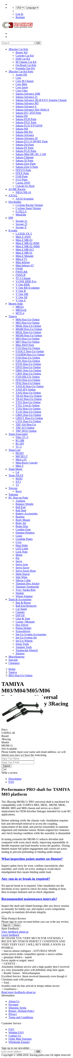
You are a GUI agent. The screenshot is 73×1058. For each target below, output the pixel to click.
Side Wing (21, 577)
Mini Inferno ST (25, 265)
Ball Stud (21, 510)
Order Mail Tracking (20, 1038)
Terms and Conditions (21, 1017)
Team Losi (14, 449)
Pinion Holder (23, 628)
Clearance (14, 663)
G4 (17, 472)
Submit (6, 766)
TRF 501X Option (26, 430)
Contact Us (15, 1035)
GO (38, 43)
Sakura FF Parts (24, 147)
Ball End (21, 507)
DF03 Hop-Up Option (28, 367)
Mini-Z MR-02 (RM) (27, 243)
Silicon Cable (23, 580)
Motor (19, 554)
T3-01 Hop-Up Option (28, 411)
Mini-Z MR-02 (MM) (28, 246)
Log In (19, 14)
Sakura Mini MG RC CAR (31, 154)
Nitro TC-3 (22, 437)
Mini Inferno (23, 262)
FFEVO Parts (23, 170)
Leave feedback (10, 934)
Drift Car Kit (23, 58)
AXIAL (13, 195)
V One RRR (23, 284)
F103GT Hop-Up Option (30, 351)
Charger (20, 612)
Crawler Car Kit (25, 55)
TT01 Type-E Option (28, 405)
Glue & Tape (23, 618)
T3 (17, 484)
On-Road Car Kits (26, 65)
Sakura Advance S (26, 106)
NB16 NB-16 (23, 192)
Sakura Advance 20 (27, 138)
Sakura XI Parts (24, 160)
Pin (17, 558)
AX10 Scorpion (24, 198)
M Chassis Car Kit (26, 61)
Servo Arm (22, 564)
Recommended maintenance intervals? (29, 899)
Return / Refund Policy (21, 1010)
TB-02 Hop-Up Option (29, 399)
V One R (21, 290)
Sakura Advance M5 (27, 103)
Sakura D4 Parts (25, 144)
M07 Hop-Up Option (28, 341)
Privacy (13, 1014)
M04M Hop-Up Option (29, 329)
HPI (11, 217)
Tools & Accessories (20, 599)
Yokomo (13, 494)
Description (15, 778)
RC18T (20, 443)
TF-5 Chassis (23, 278)
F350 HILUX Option (28, 376)
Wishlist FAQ (16, 1032)
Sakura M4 (22, 128)
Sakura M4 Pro (24, 131)
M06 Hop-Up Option (28, 319)
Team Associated (18, 434)
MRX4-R (21, 309)
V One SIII (22, 294)
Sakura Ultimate (25, 157)
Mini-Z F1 (21, 259)
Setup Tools (22, 643)
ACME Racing (17, 189)
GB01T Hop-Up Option (29, 418)
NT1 (18, 481)
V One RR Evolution (28, 287)
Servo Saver (22, 567)
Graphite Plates (24, 538)
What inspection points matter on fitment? (32, 859)
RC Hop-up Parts (18, 497)
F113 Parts (21, 179)
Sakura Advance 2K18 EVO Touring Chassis (41, 100)
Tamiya (13, 316)
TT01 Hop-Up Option (28, 402)
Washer (20, 593)
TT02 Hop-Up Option (28, 408)
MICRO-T (22, 456)
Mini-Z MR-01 (24, 252)
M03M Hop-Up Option (29, 335)
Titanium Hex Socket (27, 583)
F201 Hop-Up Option (28, 360)
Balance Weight (24, 504)
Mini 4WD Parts (25, 344)
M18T (19, 478)
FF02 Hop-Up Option (28, 383)
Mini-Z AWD (23, 236)
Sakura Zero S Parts (27, 166)
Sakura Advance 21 (27, 96)
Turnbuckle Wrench (27, 650)
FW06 (19, 268)
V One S (21, 300)
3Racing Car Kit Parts (21, 71)
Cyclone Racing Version (29, 205)
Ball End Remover (26, 605)
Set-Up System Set (26, 637)
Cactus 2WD (23, 182)
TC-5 (19, 446)
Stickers (20, 653)
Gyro (18, 542)
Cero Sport (22, 87)
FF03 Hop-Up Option (28, 379)
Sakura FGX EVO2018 (29, 125)
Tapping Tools (24, 647)
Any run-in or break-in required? (25, 879)
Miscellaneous (16, 656)
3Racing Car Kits (18, 49)
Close (16, 925)
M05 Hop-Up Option (28, 322)
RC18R (20, 440)
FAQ (11, 781)
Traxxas (13, 488)
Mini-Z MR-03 (24, 240)
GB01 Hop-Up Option (28, 414)
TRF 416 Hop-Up (26, 424)
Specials (13, 659)
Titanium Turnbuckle (27, 586)
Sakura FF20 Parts (26, 119)
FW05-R (21, 275)
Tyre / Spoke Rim (25, 589)
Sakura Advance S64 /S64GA (32, 109)
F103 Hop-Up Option (28, 348)
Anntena (20, 500)
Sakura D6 (22, 115)
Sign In (6, 925)
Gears (19, 535)
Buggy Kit (21, 52)
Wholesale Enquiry (19, 1042)
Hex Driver (22, 624)
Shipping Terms (17, 1007)
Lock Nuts (21, 551)
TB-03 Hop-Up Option (29, 395)
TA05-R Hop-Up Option (30, 386)
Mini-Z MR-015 (25, 249)
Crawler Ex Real (25, 185)
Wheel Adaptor (24, 596)
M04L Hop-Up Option (28, 325)
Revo (19, 491)
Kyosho (13, 230)
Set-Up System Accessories (31, 634)
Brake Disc (22, 526)
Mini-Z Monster (24, 255)
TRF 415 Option (25, 427)
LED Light (22, 548)
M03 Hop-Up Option (28, 338)
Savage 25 (21, 224)
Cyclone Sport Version (28, 208)
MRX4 (20, 306)
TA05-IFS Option (26, 389)
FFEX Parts (22, 173)
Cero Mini (21, 84)
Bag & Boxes (23, 602)
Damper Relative (25, 532)
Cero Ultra (21, 90)
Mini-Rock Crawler (27, 462)
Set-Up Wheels (24, 640)
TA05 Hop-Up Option (28, 392)
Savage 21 (21, 220)
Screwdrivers (23, 631)
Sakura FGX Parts (26, 150)
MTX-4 (20, 313)
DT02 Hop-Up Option (28, 364)
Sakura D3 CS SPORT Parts (32, 141)
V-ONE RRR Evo (26, 281)
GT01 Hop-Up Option (28, 421)
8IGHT (20, 453)
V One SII (21, 297)
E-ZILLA (21, 211)
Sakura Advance (25, 135)
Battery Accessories (27, 513)
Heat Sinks (22, 545)
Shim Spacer (23, 573)
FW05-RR (21, 271)
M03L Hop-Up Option (28, 332)
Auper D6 (21, 74)
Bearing (20, 516)
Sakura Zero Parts (26, 163)
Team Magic (16, 469)
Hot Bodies (15, 201)
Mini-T (20, 465)
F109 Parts (22, 176)
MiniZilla (21, 214)
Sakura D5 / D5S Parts (28, 112)
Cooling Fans (23, 529)
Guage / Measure (25, 621)
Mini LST (21, 459)
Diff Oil (20, 615)
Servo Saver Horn (26, 570)
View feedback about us (14, 931)
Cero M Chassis (24, 81)
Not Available (9, 748)
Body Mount (23, 519)
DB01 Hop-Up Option (28, 370)
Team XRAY (16, 475)
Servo (19, 561)
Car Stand (21, 608)
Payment (13, 1004)
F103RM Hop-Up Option (30, 354)
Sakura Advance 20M (28, 93)
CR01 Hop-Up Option (28, 373)
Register (20, 17)
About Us (14, 1001)
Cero (18, 77)
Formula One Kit (25, 68)
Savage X (21, 227)
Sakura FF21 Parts (26, 122)
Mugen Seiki (16, 303)
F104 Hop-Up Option (28, 357)
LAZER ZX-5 (24, 233)
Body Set (21, 523)
